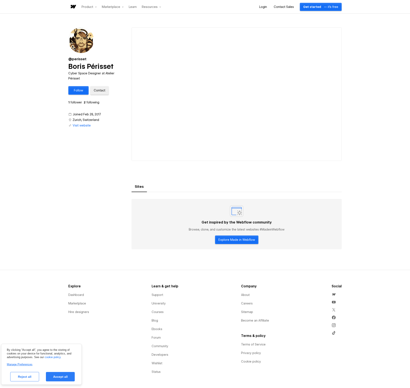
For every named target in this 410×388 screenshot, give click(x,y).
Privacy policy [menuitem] (251, 353)
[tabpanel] (237, 224)
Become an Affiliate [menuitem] (255, 320)
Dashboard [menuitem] (76, 295)
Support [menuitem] (157, 295)
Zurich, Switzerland (86, 120)
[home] (73, 7)
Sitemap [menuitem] (247, 312)
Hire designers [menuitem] (78, 312)
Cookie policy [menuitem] (251, 361)
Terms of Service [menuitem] (253, 344)
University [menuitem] (159, 303)
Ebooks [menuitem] (157, 329)
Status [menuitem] (156, 371)
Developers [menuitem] (160, 354)
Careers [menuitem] (247, 303)
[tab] (139, 186)
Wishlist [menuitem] (157, 363)
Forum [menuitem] (156, 337)
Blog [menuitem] (155, 320)
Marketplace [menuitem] (77, 303)
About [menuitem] (245, 295)
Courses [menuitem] (158, 312)
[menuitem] (334, 294)
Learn (133, 7)
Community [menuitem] (160, 346)
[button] (89, 7)
